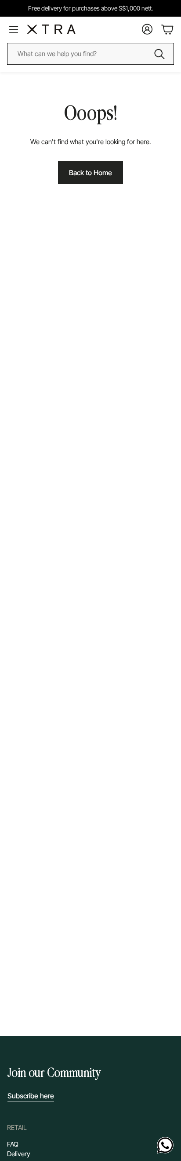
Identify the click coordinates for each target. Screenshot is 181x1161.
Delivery (18, 1154)
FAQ (12, 1144)
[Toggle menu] (13, 29)
